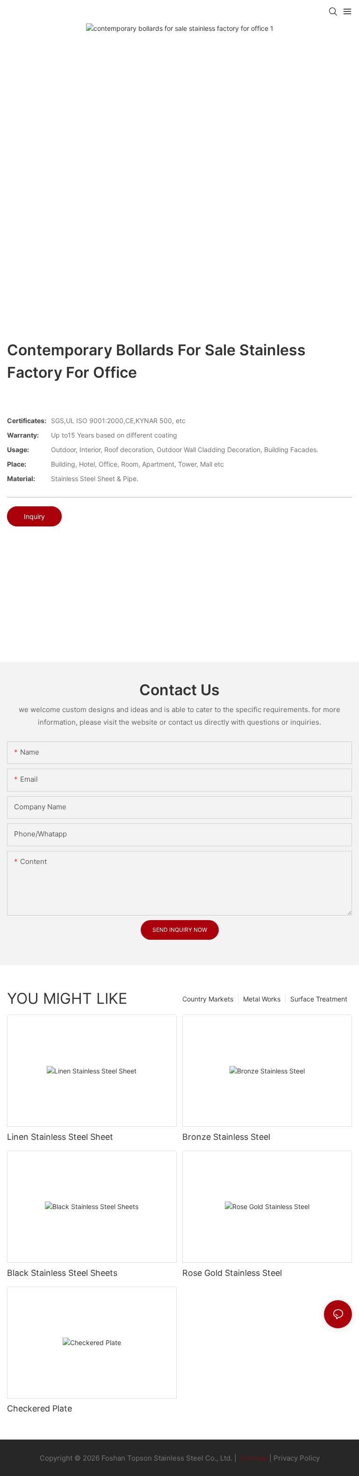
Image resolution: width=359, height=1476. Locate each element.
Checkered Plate (39, 1408)
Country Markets (207, 999)
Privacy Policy (296, 1458)
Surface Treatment (318, 999)
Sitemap (252, 1458)
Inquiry (34, 516)
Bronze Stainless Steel (226, 1137)
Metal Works (261, 999)
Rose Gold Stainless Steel (232, 1273)
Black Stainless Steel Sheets (62, 1273)
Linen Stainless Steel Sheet (60, 1137)
